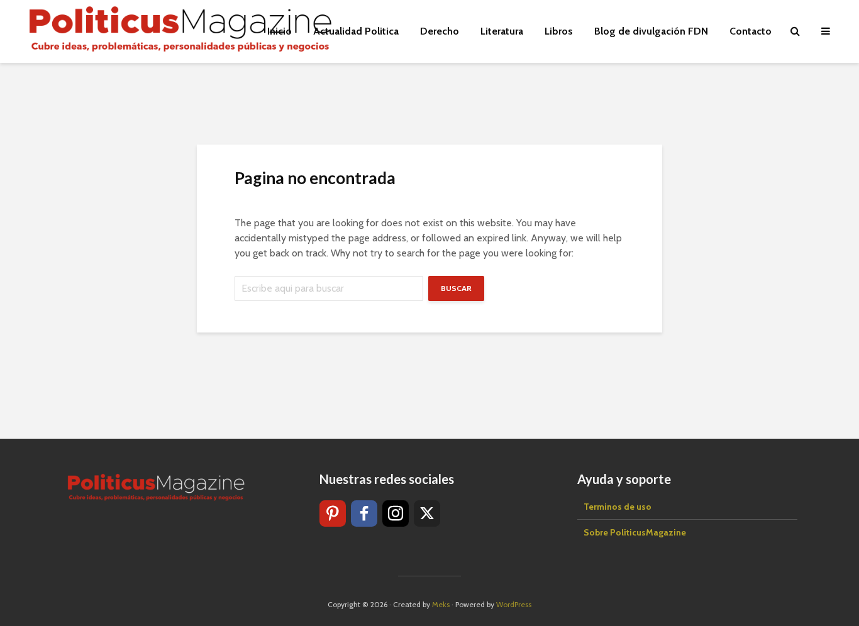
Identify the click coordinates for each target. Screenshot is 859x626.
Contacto (750, 31)
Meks (441, 604)
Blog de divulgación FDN (651, 31)
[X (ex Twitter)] (427, 513)
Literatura (501, 31)
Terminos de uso (617, 506)
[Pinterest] (332, 513)
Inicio (279, 31)
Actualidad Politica (356, 31)
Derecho (439, 31)
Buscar (456, 288)
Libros (559, 31)
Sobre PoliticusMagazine (635, 532)
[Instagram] (395, 513)
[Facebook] (364, 513)
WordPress (513, 604)
